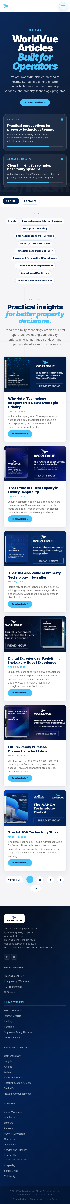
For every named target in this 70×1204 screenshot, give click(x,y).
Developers (10, 1144)
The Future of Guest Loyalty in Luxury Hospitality (33, 490)
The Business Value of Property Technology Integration (34, 575)
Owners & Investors (14, 1133)
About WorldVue (13, 1112)
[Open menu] (63, 6)
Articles (30, 201)
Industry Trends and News (35, 243)
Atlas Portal (52, 1199)
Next (35, 888)
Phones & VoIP (12, 1037)
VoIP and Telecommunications (35, 280)
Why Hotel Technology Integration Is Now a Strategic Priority (33, 403)
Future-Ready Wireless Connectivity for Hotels (27, 749)
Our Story (9, 1117)
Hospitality (9, 1165)
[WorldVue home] (6, 6)
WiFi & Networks (13, 1010)
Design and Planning (35, 228)
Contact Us (10, 1155)
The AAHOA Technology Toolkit (34, 832)
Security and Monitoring (35, 273)
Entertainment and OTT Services (35, 236)
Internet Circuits (12, 1016)
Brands (12, 221)
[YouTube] (14, 957)
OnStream (9, 992)
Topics (11, 201)
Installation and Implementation (35, 251)
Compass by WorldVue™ (17, 981)
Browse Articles (35, 102)
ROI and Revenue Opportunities (35, 265)
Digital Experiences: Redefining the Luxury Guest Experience (34, 660)
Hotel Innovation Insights (17, 1083)
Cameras (9, 1026)
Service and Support (15, 1150)
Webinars (9, 1072)
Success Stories (13, 1077)
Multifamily (10, 1176)
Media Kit (9, 1088)
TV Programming (13, 986)
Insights (8, 1061)
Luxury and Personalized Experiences (35, 258)
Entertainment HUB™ (14, 976)
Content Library (12, 1056)
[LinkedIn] (7, 957)
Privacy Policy (19, 1199)
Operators (9, 1139)
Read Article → (20, 433)
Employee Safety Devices (18, 1032)
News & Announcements (17, 1093)
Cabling (8, 1021)
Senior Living (11, 1170)
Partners (8, 1128)
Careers (8, 1123)
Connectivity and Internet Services (42, 221)
